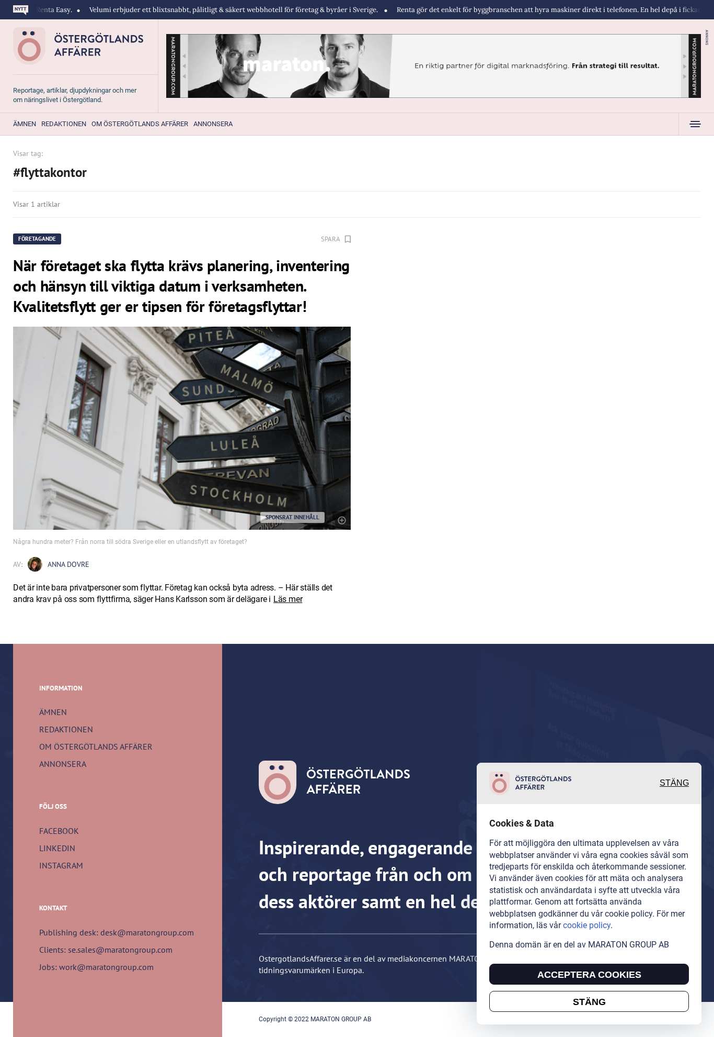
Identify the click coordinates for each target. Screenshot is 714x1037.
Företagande (37, 238)
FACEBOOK (59, 831)
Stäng (674, 783)
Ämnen (24, 124)
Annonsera (213, 124)
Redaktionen (63, 124)
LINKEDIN (57, 848)
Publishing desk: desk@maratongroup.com (116, 932)
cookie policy (587, 925)
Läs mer (287, 599)
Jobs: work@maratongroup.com (96, 967)
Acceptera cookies (589, 974)
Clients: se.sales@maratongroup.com (105, 949)
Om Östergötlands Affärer (139, 124)
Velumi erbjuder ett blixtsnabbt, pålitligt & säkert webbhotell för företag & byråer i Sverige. (204, 9)
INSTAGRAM (61, 865)
